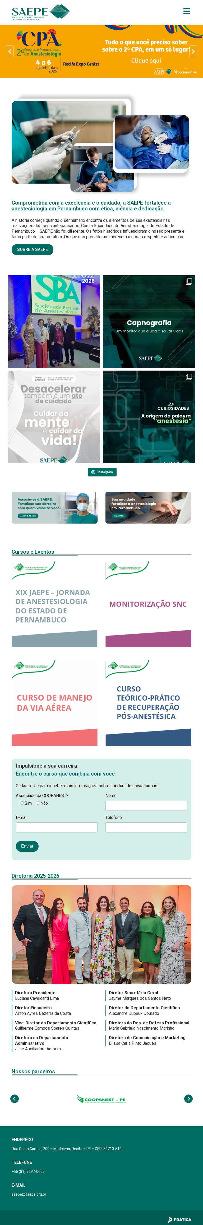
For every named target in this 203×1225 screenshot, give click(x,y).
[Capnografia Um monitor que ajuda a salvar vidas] (149, 321)
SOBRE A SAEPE (32, 249)
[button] (9, 51)
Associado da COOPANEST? (42, 795)
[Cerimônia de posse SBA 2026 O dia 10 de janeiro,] (54, 321)
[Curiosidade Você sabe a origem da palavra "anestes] (149, 417)
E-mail (21, 817)
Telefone (113, 817)
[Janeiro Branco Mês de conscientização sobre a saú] (54, 417)
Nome (111, 795)
